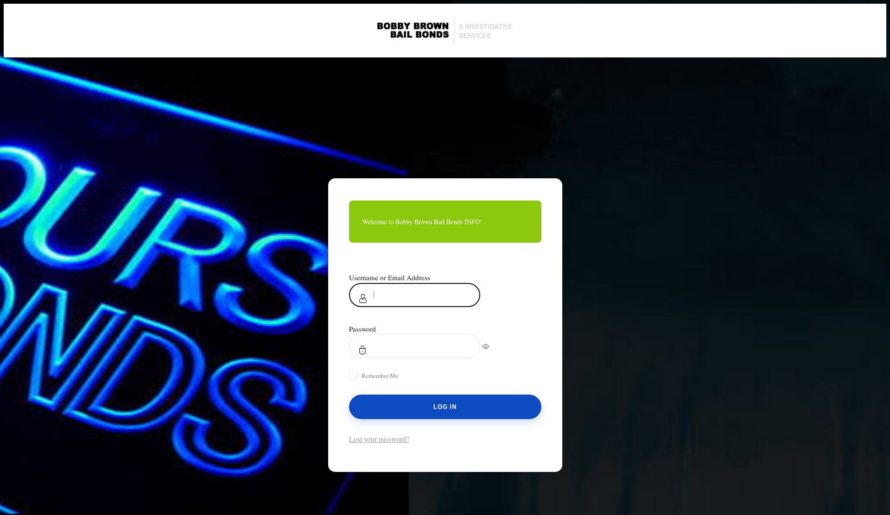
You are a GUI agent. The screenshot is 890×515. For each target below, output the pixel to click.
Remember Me (380, 375)
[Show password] (492, 346)
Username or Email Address (389, 277)
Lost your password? (379, 439)
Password (362, 328)
